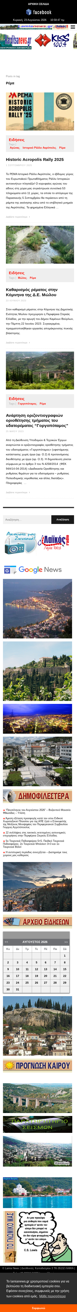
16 (8, 976)
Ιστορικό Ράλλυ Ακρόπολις (39, 147)
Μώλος (22, 277)
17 (17, 976)
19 (36, 976)
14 (55, 969)
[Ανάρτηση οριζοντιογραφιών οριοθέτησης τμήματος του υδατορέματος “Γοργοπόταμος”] (34, 370)
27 (45, 982)
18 (27, 976)
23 (8, 982)
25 (27, 982)
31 (17, 989)
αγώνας (15, 147)
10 (17, 969)
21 (55, 976)
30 (8, 989)
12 (36, 969)
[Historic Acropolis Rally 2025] (34, 111)
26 (36, 982)
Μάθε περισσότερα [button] (52, 1296)
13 (45, 969)
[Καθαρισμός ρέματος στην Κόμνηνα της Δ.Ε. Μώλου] (34, 245)
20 (45, 976)
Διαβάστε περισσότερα (17, 217)
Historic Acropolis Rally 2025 (35, 159)
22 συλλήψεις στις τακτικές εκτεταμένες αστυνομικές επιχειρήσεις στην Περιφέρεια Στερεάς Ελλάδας (34, 834)
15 (64, 969)
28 (55, 982)
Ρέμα (62, 147)
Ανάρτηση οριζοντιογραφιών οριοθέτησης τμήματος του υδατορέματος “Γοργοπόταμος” (37, 420)
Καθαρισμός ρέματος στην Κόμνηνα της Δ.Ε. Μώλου (32, 292)
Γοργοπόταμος (27, 403)
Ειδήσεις (16, 140)
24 (17, 982)
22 (64, 976)
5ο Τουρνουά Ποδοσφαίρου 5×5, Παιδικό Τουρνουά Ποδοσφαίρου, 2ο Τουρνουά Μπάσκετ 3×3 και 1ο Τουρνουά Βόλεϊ (33, 843)
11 (27, 969)
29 (64, 982)
